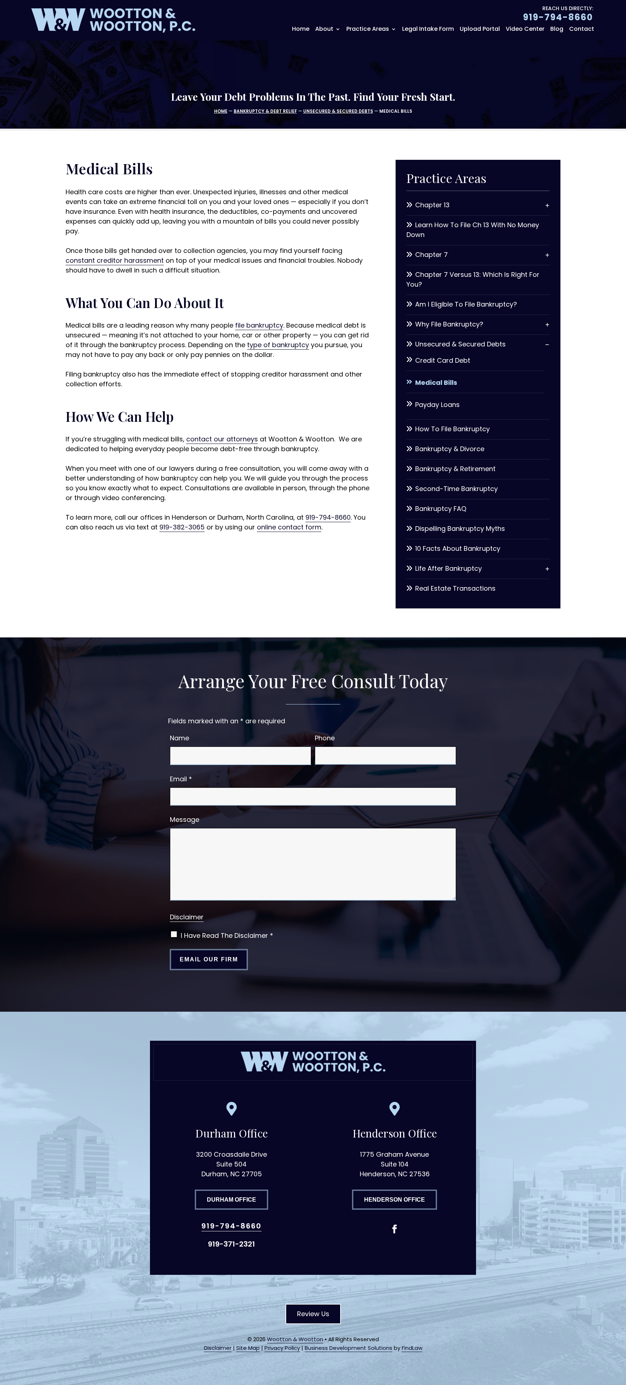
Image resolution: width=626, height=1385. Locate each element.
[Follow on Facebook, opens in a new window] (394, 1229)
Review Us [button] (313, 1313)
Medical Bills (436, 382)
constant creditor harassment (115, 260)
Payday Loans (437, 404)
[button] (619, 1332)
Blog (556, 29)
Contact (581, 29)
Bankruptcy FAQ (440, 508)
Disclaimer (187, 917)
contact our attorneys (222, 439)
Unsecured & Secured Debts (460, 344)
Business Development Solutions (348, 1348)
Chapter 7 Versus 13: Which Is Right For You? (472, 279)
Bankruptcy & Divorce (449, 448)
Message (184, 819)
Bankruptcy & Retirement (455, 468)
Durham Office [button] (231, 1200)
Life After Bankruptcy (448, 568)
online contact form (289, 527)
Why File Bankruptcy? (449, 324)
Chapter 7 (431, 254)
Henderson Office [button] (394, 1200)
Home (300, 29)
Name (179, 738)
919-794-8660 (558, 17)
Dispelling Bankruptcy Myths (460, 528)
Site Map (248, 1348)
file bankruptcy (259, 325)
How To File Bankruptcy (452, 428)
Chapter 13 (432, 204)
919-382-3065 (182, 527)
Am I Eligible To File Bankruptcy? (466, 304)
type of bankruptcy (278, 344)
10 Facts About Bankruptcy (457, 548)
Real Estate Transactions (455, 588)
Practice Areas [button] (367, 29)
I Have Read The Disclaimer (227, 935)
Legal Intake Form (428, 29)
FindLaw (412, 1348)
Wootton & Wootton (295, 1339)
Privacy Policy (282, 1348)
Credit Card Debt (442, 360)
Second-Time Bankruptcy (456, 488)
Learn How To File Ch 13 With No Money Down (472, 229)
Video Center (525, 29)
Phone (325, 738)
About (324, 29)
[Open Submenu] (547, 205)
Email (181, 778)
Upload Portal (480, 29)
